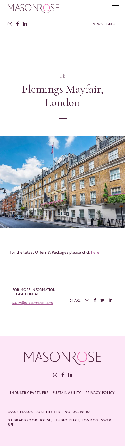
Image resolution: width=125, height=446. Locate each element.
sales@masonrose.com (33, 302)
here (95, 252)
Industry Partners (29, 392)
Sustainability (67, 392)
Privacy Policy (100, 392)
